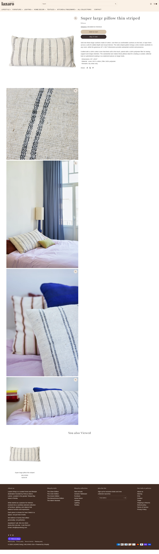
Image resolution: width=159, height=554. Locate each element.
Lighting (27, 9)
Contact (97, 9)
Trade (139, 500)
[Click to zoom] (75, 18)
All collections (84, 9)
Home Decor (78, 498)
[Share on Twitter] (90, 68)
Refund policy (141, 505)
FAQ (138, 496)
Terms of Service (142, 507)
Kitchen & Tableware (66, 9)
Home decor (39, 9)
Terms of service (29, 541)
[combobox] (79, 4)
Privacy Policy (141, 509)
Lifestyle (6, 9)
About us (140, 491)
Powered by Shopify (42, 544)
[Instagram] (12, 535)
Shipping (84, 27)
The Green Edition (53, 496)
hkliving (139, 494)
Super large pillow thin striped (24, 472)
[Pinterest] (10, 535)
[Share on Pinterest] (93, 68)
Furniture (17, 9)
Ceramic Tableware (80, 494)
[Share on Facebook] (87, 68)
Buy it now (94, 37)
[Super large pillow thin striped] (25, 454)
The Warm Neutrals (53, 500)
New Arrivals (78, 491)
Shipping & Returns (143, 503)
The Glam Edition (53, 491)
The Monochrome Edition (55, 498)
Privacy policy (19, 541)
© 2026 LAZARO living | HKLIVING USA (21, 544)
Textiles (50, 9)
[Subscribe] (125, 498)
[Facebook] (8, 535)
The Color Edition (53, 494)
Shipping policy (39, 541)
